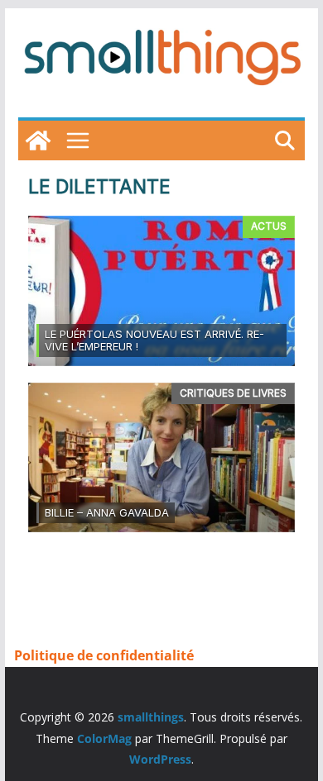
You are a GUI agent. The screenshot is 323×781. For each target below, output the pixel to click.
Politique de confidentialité (104, 655)
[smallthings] (38, 140)
